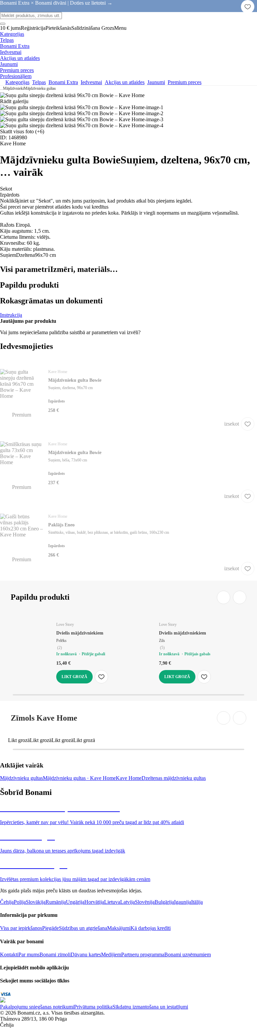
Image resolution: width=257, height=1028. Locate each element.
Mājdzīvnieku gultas (40, 88)
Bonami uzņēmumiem (187, 954)
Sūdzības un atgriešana (83, 928)
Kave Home (129, 778)
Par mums (28, 954)
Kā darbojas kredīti (151, 928)
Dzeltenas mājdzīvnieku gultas (174, 778)
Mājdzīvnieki (13, 88)
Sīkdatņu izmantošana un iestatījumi (150, 1007)
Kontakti (9, 954)
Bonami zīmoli (55, 954)
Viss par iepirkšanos (21, 928)
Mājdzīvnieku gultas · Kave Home (79, 778)
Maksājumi (119, 928)
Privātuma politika (93, 1007)
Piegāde (50, 928)
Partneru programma (142, 954)
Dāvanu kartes (86, 954)
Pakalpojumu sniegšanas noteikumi (37, 1007)
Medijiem (111, 954)
